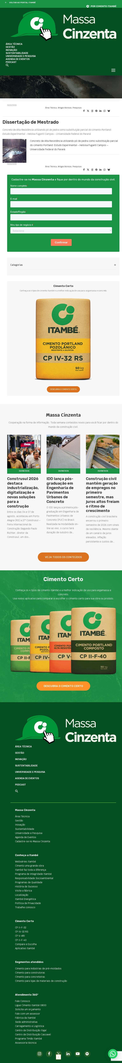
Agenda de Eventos (18, 59)
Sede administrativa (26, 1021)
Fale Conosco (22, 1001)
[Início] (103, 6)
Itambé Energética (25, 899)
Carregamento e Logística (29, 1026)
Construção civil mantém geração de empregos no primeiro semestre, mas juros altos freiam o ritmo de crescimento (102, 495)
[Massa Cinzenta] (63, 26)
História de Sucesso (26, 886)
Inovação (11, 50)
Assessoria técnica (25, 1042)
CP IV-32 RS (21, 931)
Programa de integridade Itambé (33, 873)
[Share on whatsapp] (104, 111)
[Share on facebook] (84, 111)
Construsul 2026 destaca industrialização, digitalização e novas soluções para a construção (23, 492)
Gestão (10, 47)
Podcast (11, 62)
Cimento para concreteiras (30, 976)
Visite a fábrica (23, 890)
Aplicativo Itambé (25, 948)
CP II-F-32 (20, 927)
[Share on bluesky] (109, 111)
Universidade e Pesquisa (21, 56)
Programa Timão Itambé (28, 1038)
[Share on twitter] (88, 111)
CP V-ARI (20, 935)
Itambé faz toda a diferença (30, 869)
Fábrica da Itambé (25, 1017)
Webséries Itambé (25, 861)
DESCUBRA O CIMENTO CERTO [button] (63, 389)
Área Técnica (14, 44)
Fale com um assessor (27, 1013)
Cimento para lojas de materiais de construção (41, 980)
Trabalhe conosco (25, 907)
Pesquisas (77, 107)
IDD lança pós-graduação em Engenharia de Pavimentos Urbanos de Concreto (60, 490)
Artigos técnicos (64, 107)
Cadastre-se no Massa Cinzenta (32, 841)
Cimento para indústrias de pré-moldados (38, 968)
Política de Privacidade (28, 903)
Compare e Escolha (26, 944)
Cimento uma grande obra (29, 865)
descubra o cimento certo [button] (63, 686)
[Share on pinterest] (96, 111)
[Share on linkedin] (100, 111)
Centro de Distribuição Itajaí (31, 1030)
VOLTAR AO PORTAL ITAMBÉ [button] (22, 2)
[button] (6, 2)
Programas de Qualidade (28, 882)
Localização (21, 894)
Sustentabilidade (17, 53)
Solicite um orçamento (28, 1009)
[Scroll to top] (58, 1056)
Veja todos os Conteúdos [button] (63, 557)
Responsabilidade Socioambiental (34, 878)
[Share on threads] (92, 111)
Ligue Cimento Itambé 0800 (30, 1005)
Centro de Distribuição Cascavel (33, 1034)
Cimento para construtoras (30, 972)
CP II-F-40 (21, 940)
